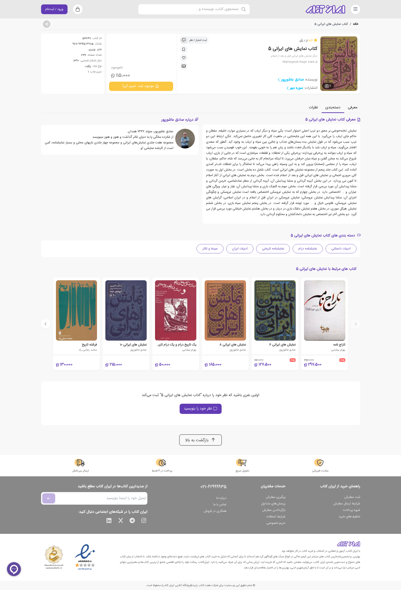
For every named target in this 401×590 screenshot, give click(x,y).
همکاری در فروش (215, 511)
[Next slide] (45, 324)
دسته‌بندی (332, 107)
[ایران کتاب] (325, 9)
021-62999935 (213, 487)
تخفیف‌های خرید (349, 516)
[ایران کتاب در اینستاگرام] (143, 521)
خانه (355, 24)
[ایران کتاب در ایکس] (120, 521)
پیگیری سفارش (275, 497)
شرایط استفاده (276, 516)
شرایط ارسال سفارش (346, 503)
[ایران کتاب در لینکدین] (109, 521)
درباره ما (221, 498)
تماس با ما (219, 504)
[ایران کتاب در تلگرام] (132, 521)
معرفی (352, 107)
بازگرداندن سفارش (273, 510)
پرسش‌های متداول (273, 503)
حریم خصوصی (275, 523)
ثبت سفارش (352, 497)
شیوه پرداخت (351, 510)
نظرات (313, 107)
